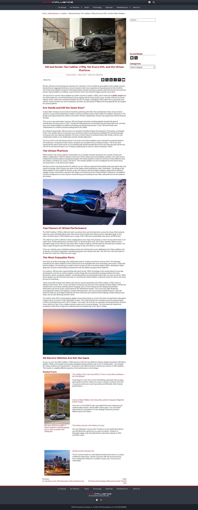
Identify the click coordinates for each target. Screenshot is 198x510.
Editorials (109, 7)
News (87, 7)
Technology (97, 7)
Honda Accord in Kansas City (83, 451)
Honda (101, 75)
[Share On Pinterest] (119, 79)
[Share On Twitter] (107, 79)
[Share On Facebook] (102, 79)
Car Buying (62, 7)
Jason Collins (72, 75)
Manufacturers (122, 7)
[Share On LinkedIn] (111, 79)
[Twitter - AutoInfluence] (153, 2)
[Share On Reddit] (115, 79)
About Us (136, 7)
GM (97, 75)
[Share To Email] (123, 79)
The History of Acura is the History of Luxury (88, 425)
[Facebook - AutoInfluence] (149, 2)
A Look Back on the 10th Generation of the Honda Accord (63, 480)
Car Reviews (74, 7)
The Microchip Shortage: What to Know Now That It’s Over (107, 481)
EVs (94, 75)
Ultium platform (62, 155)
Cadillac (90, 75)
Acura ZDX (50, 140)
